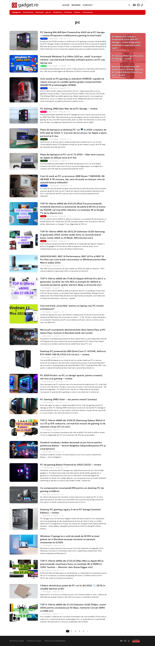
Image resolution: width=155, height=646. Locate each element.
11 (67, 382)
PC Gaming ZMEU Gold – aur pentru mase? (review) (68, 399)
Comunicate (87, 12)
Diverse (77, 12)
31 (67, 468)
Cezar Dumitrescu (48, 382)
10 (67, 402)
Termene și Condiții (16, 641)
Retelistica (57, 12)
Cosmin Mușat (54, 186)
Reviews (76, 5)
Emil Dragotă (53, 66)
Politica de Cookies (34, 641)
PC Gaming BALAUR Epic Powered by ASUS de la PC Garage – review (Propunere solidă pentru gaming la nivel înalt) (126, 42)
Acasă (65, 5)
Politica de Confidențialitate (55, 641)
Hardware (40, 12)
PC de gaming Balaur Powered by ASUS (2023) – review (70, 464)
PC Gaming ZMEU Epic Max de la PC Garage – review (68, 108)
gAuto (48, 12)
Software (68, 12)
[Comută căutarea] (129, 5)
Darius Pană (53, 39)
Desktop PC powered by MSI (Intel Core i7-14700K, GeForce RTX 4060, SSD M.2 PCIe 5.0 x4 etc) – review (127, 70)
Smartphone (28, 12)
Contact (88, 5)
